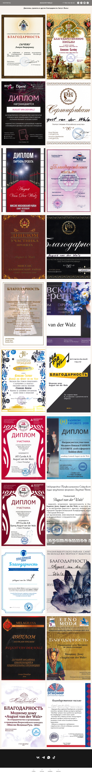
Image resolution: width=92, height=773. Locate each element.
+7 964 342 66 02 (68, 3)
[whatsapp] (84, 3)
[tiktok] (88, 3)
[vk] (78, 3)
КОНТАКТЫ (7, 3)
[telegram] (81, 3)
